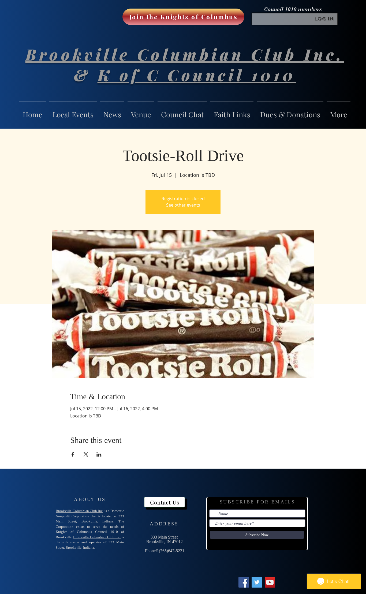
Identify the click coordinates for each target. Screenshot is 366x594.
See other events (183, 205)
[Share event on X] (85, 454)
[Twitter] (257, 582)
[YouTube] (270, 582)
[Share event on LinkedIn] (99, 454)
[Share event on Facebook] (72, 454)
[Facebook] (243, 582)
